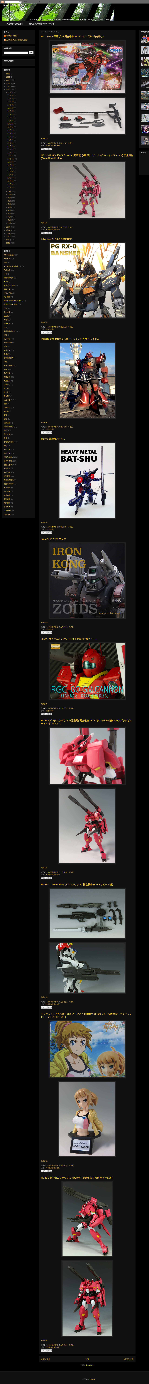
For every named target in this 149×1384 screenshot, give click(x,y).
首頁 (87, 1359)
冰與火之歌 (8, 293)
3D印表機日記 (9, 255)
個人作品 (7, 339)
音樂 (5, 335)
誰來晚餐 (7, 491)
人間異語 (7, 259)
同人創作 (7, 297)
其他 (5, 308)
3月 (9, 217)
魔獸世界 (7, 503)
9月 (9, 198)
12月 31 (11, 95)
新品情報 (7, 400)
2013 (8, 233)
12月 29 (11, 101)
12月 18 (11, 133)
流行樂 (6, 320)
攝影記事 (7, 499)
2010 (8, 243)
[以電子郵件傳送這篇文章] (42, 149)
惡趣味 (6, 385)
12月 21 (11, 124)
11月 (10, 191)
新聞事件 (7, 407)
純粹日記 (7, 350)
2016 (8, 90)
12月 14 (11, 146)
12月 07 (11, 168)
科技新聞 (7, 323)
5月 (9, 210)
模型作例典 (50, 329)
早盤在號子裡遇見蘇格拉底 (13, 301)
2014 (8, 230)
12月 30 (11, 98)
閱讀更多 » (44, 138)
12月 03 (11, 181)
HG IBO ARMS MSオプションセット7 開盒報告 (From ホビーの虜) (77, 884)
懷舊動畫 (7, 495)
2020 (8, 77)
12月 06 (11, 171)
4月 (9, 214)
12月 (10, 92)
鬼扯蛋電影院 (9, 365)
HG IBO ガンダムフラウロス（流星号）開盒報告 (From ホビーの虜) (76, 1177)
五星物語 (7, 270)
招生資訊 (7, 312)
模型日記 (7, 453)
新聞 (5, 404)
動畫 (5, 369)
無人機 (6, 388)
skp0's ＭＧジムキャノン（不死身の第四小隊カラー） (69, 639)
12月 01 (11, 187)
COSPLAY (7, 510)
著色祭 (6, 392)
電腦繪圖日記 (9, 427)
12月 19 (11, 130)
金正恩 (6, 316)
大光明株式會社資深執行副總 (16, 40)
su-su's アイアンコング (53, 539)
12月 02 (11, 184)
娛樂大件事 (8, 343)
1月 (9, 223)
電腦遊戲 (7, 423)
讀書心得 (7, 507)
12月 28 (11, 105)
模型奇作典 (8, 461)
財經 (5, 362)
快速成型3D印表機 (10, 304)
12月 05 (11, 175)
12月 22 (11, 121)
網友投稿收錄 (9, 442)
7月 (9, 204)
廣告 (5, 446)
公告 (5, 274)
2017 (8, 86)
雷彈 (5, 415)
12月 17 (11, 137)
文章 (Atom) (90, 1365)
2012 (8, 237)
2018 (8, 83)
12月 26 (11, 111)
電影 (5, 430)
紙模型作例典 (9, 358)
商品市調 (7, 373)
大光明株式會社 (53, 143)
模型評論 (7, 472)
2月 (9, 220)
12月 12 (11, 152)
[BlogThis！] (44, 149)
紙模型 (6, 354)
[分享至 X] (46, 149)
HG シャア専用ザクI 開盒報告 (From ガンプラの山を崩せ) (72, 36)
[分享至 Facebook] (48, 149)
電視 (5, 419)
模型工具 (7, 449)
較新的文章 (45, 1359)
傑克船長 (7, 381)
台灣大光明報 (9, 278)
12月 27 (11, 108)
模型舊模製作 (9, 484)
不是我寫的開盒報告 (53, 145)
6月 (9, 207)
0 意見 (70, 143)
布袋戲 (6, 281)
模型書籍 (7, 468)
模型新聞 (7, 476)
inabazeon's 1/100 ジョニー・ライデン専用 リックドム (70, 339)
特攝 (5, 346)
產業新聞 (7, 377)
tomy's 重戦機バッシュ (53, 439)
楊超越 (6, 411)
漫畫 (5, 438)
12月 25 (11, 114)
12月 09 (11, 162)
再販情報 (7, 289)
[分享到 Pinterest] (51, 149)
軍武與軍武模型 (9, 331)
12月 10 (11, 159)
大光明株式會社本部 (15, 24)
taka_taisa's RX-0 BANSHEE (56, 239)
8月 (9, 201)
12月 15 (11, 143)
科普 (5, 327)
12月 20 (11, 127)
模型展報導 (8, 465)
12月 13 (11, 149)
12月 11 (11, 155)
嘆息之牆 (7, 434)
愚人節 (6, 396)
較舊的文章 (129, 1359)
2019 (8, 80)
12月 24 (11, 117)
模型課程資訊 (9, 480)
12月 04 (11, 178)
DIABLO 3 (7, 514)
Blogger (92, 1379)
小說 (5, 262)
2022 (8, 74)
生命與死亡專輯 (9, 285)
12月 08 (11, 165)
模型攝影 (7, 488)
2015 (8, 227)
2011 (8, 240)
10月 (10, 194)
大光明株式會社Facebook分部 (42, 24)
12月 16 (11, 140)
